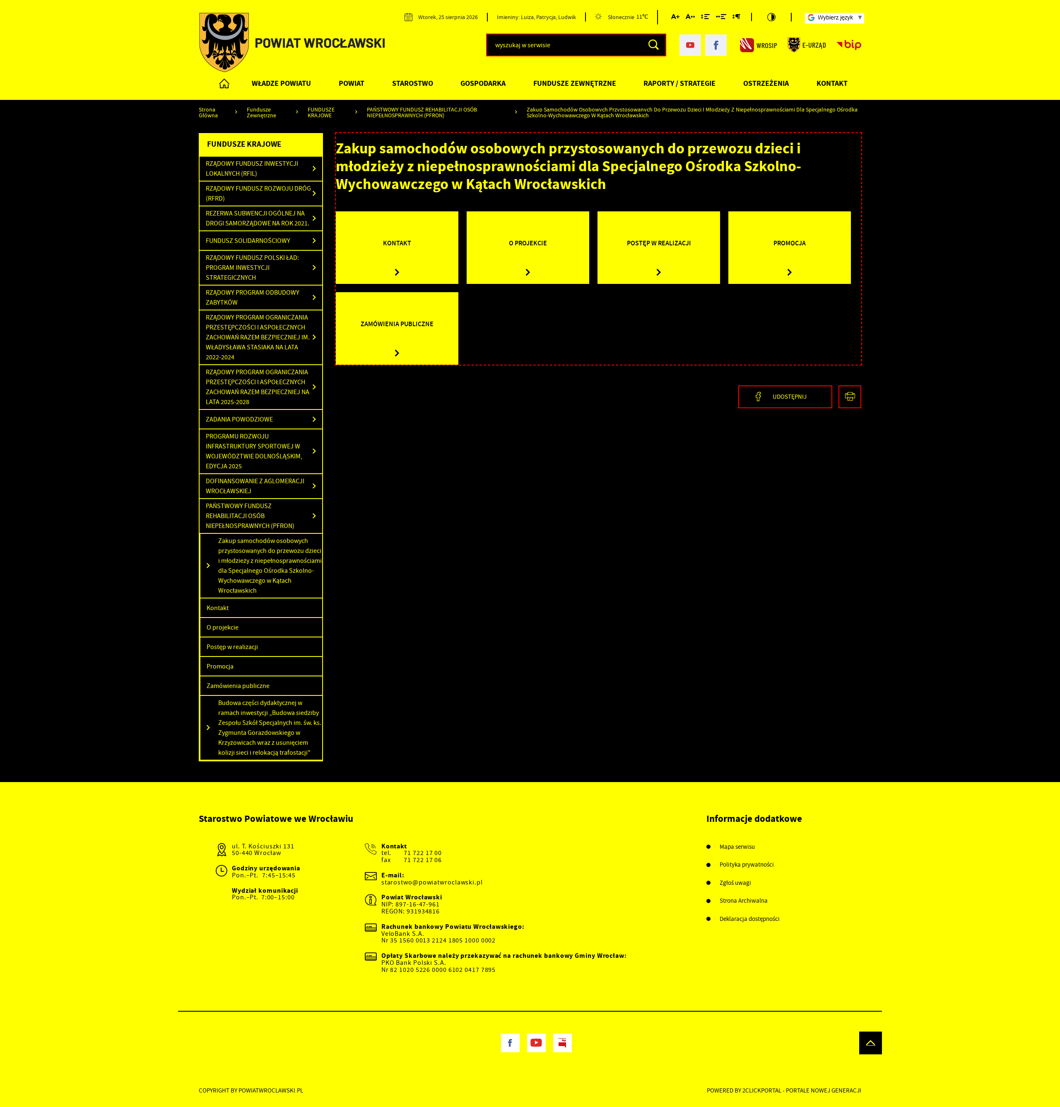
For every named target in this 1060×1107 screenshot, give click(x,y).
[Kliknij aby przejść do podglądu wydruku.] (849, 396)
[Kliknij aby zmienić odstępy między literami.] (690, 18)
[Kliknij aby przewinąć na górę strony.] (870, 1043)
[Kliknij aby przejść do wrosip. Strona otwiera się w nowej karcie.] (758, 45)
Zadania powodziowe (239, 419)
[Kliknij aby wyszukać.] (653, 45)
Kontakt (832, 83)
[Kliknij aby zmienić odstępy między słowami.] (721, 18)
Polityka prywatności (747, 865)
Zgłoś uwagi (735, 883)
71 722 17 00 (423, 853)
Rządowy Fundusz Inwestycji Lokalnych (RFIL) (252, 169)
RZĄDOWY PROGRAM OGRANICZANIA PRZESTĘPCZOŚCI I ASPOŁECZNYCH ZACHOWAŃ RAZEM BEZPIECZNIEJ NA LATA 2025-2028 (257, 387)
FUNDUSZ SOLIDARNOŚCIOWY (248, 241)
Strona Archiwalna (744, 901)
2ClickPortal (761, 1091)
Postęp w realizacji (232, 647)
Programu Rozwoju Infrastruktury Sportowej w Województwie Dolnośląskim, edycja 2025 (254, 451)
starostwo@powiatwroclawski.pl (432, 882)
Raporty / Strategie (679, 83)
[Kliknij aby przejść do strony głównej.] (292, 42)
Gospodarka (483, 83)
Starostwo (412, 83)
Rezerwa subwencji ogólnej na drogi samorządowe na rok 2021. (257, 218)
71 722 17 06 (423, 860)
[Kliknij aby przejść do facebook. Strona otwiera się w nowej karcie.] (716, 45)
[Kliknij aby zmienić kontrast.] (771, 17)
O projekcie (222, 627)
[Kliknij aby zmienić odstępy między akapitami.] (736, 18)
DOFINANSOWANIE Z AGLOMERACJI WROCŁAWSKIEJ (255, 486)
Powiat (351, 83)
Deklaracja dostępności (750, 919)
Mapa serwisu (737, 847)
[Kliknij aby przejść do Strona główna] (224, 83)
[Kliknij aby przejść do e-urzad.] (807, 45)
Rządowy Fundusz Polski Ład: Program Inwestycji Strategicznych (252, 268)
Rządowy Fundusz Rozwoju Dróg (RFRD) (258, 193)
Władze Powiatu (281, 83)
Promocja (220, 666)
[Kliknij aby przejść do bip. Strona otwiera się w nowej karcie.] (848, 45)
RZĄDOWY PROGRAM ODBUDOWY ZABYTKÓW (252, 297)
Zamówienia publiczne (238, 686)
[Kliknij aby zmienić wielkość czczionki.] (675, 18)
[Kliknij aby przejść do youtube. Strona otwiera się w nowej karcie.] (690, 45)
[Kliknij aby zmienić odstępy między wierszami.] (705, 18)
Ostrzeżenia (766, 83)
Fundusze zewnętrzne (574, 83)
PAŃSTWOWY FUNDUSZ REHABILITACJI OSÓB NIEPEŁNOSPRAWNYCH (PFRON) (250, 516)
